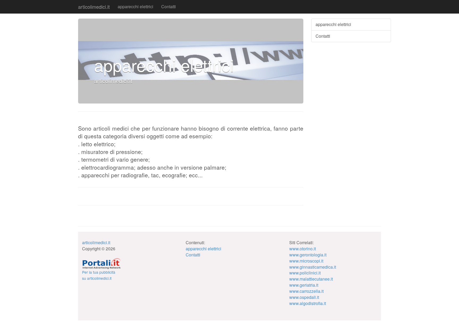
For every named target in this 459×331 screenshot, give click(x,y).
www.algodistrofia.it (307, 303)
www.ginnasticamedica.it (312, 267)
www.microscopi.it (306, 261)
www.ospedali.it (304, 297)
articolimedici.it (94, 6)
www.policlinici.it (305, 273)
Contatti (168, 6)
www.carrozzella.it (306, 291)
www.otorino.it (302, 249)
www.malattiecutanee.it (311, 279)
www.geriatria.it (303, 285)
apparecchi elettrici (135, 6)
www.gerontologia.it (307, 255)
